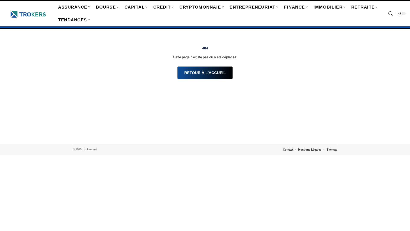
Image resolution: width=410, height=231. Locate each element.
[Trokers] (28, 13)
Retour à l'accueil (205, 73)
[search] (390, 13)
